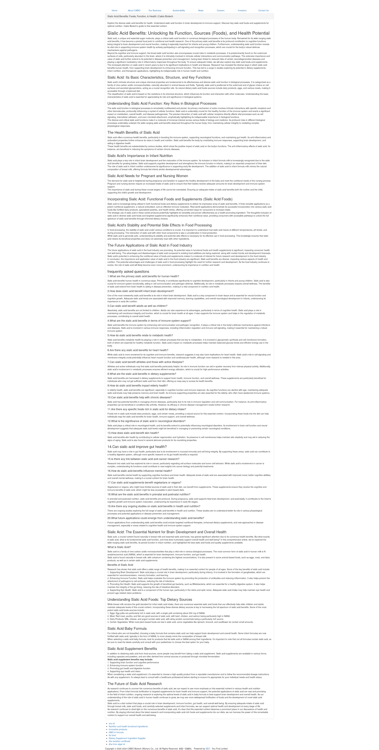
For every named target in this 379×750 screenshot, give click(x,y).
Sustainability (179, 10)
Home (114, 10)
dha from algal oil (117, 744)
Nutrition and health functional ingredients (128, 726)
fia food (112, 735)
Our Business (155, 10)
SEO (208, 748)
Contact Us (263, 10)
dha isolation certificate (119, 741)
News (200, 10)
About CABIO (134, 10)
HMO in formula (116, 732)
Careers (220, 10)
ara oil (112, 723)
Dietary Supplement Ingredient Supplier (127, 738)
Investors (242, 10)
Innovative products (118, 729)
